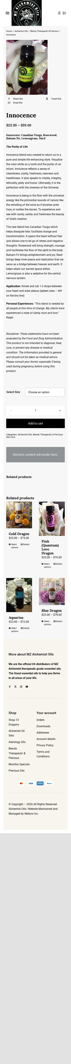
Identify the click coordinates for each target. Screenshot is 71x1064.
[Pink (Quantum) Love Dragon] (52, 519)
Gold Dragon (19, 534)
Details (26, 544)
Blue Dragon (52, 610)
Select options (14, 546)
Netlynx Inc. (31, 813)
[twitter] (15, 687)
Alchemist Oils (25, 434)
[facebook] (10, 687)
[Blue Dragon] (52, 591)
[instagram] (21, 687)
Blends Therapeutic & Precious (48, 434)
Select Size (13, 392)
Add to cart (35, 423)
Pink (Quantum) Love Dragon (50, 547)
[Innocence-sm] (35, 67)
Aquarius (16, 617)
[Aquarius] (19, 595)
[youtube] (27, 687)
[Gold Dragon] (19, 515)
